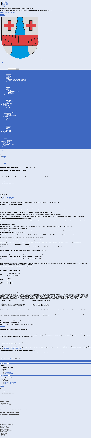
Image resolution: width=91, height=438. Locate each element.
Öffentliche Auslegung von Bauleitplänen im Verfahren (17, 79)
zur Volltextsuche (5, 6)
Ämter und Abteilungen (8, 86)
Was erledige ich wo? (9, 101)
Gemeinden (6, 116)
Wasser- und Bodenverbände (11, 115)
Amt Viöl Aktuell (8, 74)
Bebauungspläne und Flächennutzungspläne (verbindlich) (17, 80)
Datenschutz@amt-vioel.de (8, 197)
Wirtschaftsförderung (7, 143)
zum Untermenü (5, 4)
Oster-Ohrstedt (8, 126)
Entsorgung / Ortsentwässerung (13, 91)
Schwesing (8, 127)
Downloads (8, 99)
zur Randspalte (4, 2)
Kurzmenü (4, 151)
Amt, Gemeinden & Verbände (7, 104)
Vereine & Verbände (7, 113)
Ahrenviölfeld (8, 118)
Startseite (3, 150)
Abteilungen (8, 87)
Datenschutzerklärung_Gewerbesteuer (8, 358)
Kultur (5, 135)
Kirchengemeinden (9, 137)
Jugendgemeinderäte (9, 83)
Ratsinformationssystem (8, 103)
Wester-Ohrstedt (8, 130)
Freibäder (7, 139)
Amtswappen (8, 106)
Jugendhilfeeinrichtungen (8, 147)
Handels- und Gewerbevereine (9, 144)
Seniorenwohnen (7, 148)
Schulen (7, 133)
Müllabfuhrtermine (11, 93)
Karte (5, 145)
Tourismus (6, 142)
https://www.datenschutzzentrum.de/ (13, 286)
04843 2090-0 (8, 187)
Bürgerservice (6, 94)
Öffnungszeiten (8, 100)
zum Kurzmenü (4, 5)
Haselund (7, 121)
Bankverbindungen (9, 96)
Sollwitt (7, 128)
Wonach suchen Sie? (4, 68)
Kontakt (3, 63)
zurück (1, 385)
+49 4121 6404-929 (7, 198)
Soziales (3, 146)
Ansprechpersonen (9, 95)
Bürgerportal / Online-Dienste (11, 98)
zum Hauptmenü (5, 3)
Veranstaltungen (9, 140)
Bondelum (8, 120)
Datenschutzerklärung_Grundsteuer (8, 356)
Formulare (6, 102)
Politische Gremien (9, 109)
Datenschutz (4, 64)
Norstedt (7, 125)
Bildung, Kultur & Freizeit (6, 131)
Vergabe (9, 76)
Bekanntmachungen (9, 82)
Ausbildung (8, 77)
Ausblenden (2, 14)
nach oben (2, 386)
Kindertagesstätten (9, 134)
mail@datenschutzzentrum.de (12, 284)
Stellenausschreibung (9, 84)
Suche (5, 163)
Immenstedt (8, 122)
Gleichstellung (8, 107)
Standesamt (8, 89)
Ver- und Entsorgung (9, 90)
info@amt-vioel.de (8, 189)
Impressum (4, 66)
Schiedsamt (8, 88)
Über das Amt (6, 105)
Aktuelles (5, 73)
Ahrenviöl (7, 117)
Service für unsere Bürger (6, 71)
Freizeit (5, 138)
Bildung (5, 132)
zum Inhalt (4, 1)
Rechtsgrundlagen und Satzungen (12, 111)
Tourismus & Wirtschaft (6, 141)
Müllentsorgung (10, 92)
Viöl (6, 129)
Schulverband (8, 114)
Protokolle (7, 108)
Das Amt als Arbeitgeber (10, 112)
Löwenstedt (8, 124)
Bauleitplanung (8, 78)
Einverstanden (3, 15)
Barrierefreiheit (4, 62)
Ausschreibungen (9, 75)
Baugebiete (8, 81)
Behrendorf (8, 119)
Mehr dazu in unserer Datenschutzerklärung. (7, 12)
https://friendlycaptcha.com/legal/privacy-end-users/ (12, 348)
